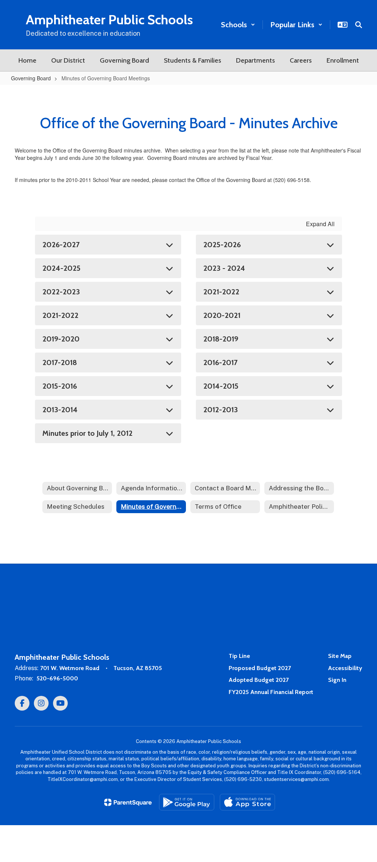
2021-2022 (221, 291)
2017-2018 (59, 362)
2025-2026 (222, 244)
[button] (238, 24)
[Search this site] (358, 24)
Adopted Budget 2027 (259, 679)
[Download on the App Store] (247, 802)
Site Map (340, 655)
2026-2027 (61, 244)
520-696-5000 (57, 678)
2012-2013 (220, 409)
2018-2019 (220, 338)
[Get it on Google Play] (186, 802)
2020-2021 (221, 315)
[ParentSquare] (128, 802)
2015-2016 (59, 386)
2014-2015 (221, 386)
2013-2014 (60, 409)
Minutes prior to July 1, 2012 (87, 433)
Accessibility (345, 668)
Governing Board (31, 78)
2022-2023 (61, 291)
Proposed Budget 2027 (260, 668)
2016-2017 (220, 362)
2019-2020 (61, 338)
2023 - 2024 (224, 268)
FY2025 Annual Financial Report (271, 691)
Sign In (337, 679)
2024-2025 (61, 268)
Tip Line (239, 655)
